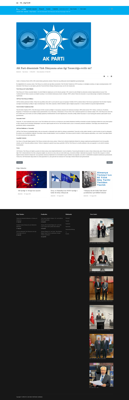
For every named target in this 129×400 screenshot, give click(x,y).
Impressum (68, 226)
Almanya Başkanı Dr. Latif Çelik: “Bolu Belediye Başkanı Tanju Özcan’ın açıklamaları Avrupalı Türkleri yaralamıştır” (51, 234)
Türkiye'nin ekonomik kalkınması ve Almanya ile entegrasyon (26, 220)
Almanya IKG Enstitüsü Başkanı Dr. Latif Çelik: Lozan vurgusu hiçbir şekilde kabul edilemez (51, 226)
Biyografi (41, 9)
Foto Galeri (83, 9)
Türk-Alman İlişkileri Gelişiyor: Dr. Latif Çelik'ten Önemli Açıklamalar (52, 220)
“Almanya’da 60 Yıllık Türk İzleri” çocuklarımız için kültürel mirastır (95, 191)
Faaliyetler (55, 9)
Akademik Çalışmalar (31, 9)
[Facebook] (104, 76)
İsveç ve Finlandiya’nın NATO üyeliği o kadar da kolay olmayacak (64, 191)
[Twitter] (109, 9)
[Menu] (17, 3)
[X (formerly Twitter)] (108, 76)
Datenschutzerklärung (70, 229)
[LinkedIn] (111, 76)
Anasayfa (20, 9)
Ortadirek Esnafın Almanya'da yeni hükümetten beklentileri (26, 226)
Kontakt (67, 233)
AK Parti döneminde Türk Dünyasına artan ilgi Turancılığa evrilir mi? (26, 233)
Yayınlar (48, 9)
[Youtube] (112, 9)
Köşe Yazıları (73, 9)
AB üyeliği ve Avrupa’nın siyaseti (29, 191)
